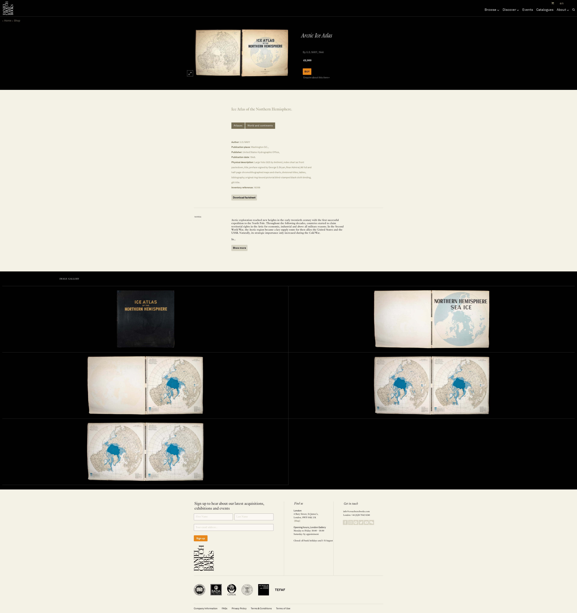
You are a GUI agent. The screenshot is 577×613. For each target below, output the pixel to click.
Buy (307, 71)
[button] (552, 3)
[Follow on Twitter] (361, 522)
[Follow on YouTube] (366, 522)
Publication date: (240, 157)
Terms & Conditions (261, 608)
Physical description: (242, 162)
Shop (17, 20)
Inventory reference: (242, 187)
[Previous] (199, 53)
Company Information (206, 608)
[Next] (282, 53)
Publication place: (240, 147)
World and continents (260, 125)
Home (7, 20)
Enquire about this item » (316, 77)
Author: (235, 142)
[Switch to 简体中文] (568, 3)
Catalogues (544, 10)
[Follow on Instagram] (350, 522)
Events (527, 10)
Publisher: (236, 152)
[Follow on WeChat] (371, 522)
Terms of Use (283, 608)
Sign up (200, 538)
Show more (239, 247)
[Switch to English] (560, 3)
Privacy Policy (239, 608)
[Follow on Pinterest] (355, 522)
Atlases (238, 125)
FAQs (224, 608)
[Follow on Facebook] (345, 522)
